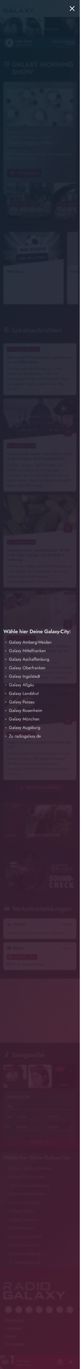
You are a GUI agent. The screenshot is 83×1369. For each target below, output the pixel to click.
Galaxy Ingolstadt (24, 676)
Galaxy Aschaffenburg (29, 659)
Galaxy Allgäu (21, 685)
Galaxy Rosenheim (25, 710)
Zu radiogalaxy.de (25, 736)
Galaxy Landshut (24, 693)
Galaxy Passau (22, 702)
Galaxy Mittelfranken (27, 651)
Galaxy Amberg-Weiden (30, 642)
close (72, 8)
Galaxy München (24, 719)
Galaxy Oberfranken (27, 668)
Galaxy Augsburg (24, 728)
